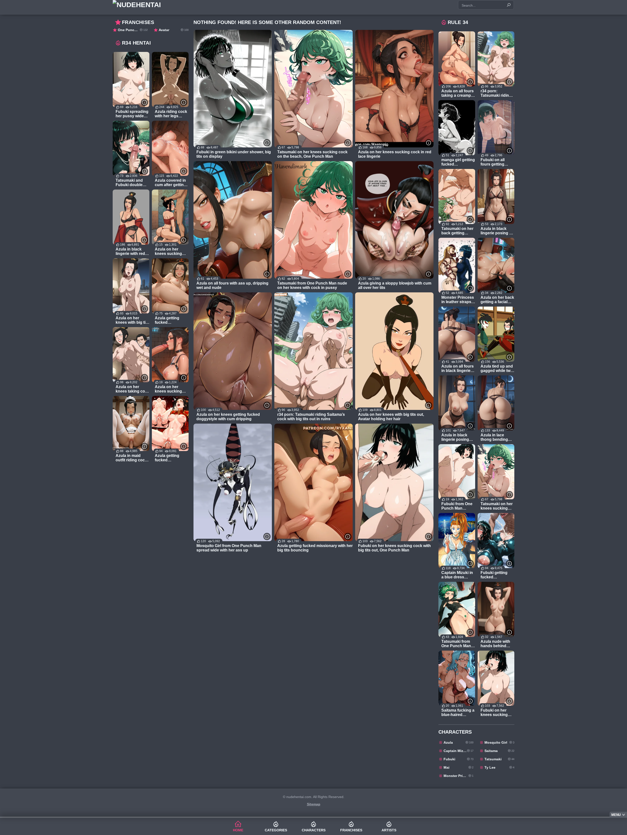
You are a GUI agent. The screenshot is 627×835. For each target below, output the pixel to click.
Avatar (174, 30)
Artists (389, 830)
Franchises (351, 830)
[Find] (508, 5)
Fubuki (458, 759)
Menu (616, 815)
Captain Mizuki (458, 751)
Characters (314, 830)
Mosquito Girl (499, 742)
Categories (276, 830)
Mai (458, 767)
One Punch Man (133, 30)
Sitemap (313, 804)
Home (238, 830)
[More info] (267, 142)
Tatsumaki (499, 759)
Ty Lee (499, 767)
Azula (458, 742)
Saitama (499, 751)
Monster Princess (458, 776)
